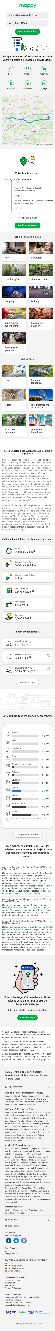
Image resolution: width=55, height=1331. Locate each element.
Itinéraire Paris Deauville (24, 1115)
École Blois (21, 1174)
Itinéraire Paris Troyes (13, 1141)
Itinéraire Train (31, 1099)
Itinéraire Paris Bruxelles (37, 1132)
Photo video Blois (29, 1199)
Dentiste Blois (31, 1191)
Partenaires (16, 1288)
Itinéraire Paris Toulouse (36, 1121)
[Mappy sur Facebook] (8, 1240)
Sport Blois (35, 1166)
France (10, 1263)
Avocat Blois (38, 1177)
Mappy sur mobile (12, 1254)
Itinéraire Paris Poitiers (35, 1135)
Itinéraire (8, 1096)
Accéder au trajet (27, 225)
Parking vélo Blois (43, 1168)
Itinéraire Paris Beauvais (14, 1135)
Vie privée (28, 1297)
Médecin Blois (32, 1171)
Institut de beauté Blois (30, 1182)
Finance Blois (44, 1194)
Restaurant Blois (21, 1149)
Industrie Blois (23, 1180)
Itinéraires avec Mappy (14, 1113)
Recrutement (10, 1283)
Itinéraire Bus (42, 1102)
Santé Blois (9, 1166)
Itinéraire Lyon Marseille (14, 1138)
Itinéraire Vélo (34, 1096)
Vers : (18, 23)
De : (23, 15)
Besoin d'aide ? (14, 1226)
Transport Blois (40, 1157)
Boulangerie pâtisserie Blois (27, 1185)
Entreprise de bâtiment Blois (22, 1151)
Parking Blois (43, 1163)
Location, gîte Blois (12, 1160)
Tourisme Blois (11, 1202)
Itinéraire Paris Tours (30, 1127)
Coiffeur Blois (30, 1154)
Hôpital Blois (19, 1191)
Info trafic (8, 1210)
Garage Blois (35, 1149)
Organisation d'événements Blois (23, 1163)
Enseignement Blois (12, 1188)
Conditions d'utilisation (14, 1297)
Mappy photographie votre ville (17, 1305)
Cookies (36, 1297)
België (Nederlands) (16, 1268)
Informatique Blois (24, 1177)
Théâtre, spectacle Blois (27, 1194)
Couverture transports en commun (18, 1303)
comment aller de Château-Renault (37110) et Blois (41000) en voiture (27, 928)
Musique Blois (10, 1177)
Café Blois (9, 1191)
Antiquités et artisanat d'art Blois (19, 1197)
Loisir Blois (42, 1174)
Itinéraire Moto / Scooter (25, 1102)
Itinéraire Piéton (20, 1096)
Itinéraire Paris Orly (17, 1121)
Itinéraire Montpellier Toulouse (32, 1129)
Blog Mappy (9, 1285)
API (6, 1251)
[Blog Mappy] (24, 1240)
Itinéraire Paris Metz (33, 1138)
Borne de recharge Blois (15, 1171)
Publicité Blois (39, 1188)
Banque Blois (27, 1188)
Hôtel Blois (9, 1149)
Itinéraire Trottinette (27, 1105)
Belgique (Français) (15, 1266)
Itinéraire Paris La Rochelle (15, 1132)
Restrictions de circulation (15, 1213)
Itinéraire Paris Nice (12, 1124)
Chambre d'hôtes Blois (30, 1160)
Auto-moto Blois (17, 1154)
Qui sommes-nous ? (12, 1280)
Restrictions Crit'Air (36, 1210)
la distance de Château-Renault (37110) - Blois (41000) (26, 892)
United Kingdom (14, 1271)
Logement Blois (44, 1199)
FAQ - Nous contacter (13, 1300)
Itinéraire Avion (11, 1105)
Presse (7, 1288)
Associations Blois (22, 1166)
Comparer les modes (27, 834)
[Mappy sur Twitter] (16, 1240)
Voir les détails (27, 682)
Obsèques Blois (27, 1157)
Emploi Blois (32, 1174)
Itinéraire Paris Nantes (31, 1124)
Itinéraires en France (33, 1113)
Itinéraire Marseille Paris (24, 1118)
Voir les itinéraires (27, 31)
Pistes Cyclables (20, 1210)
